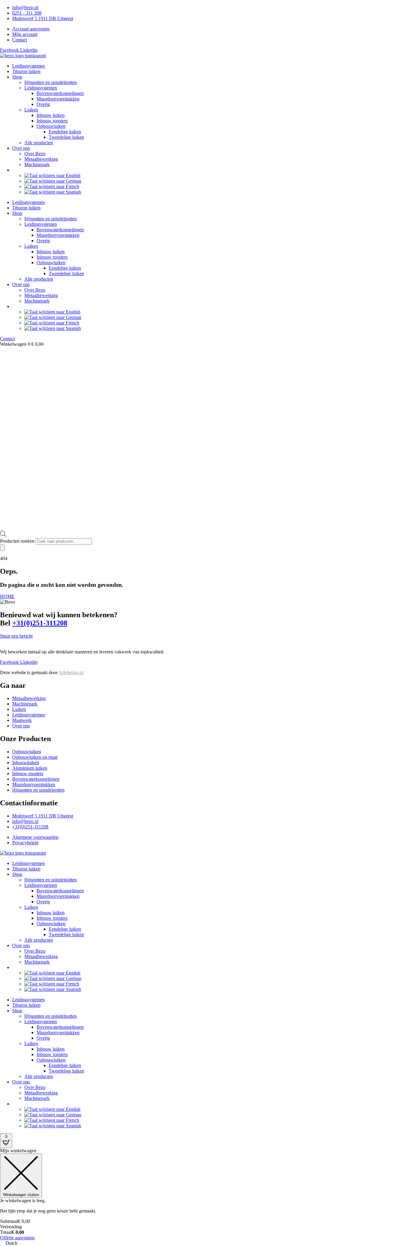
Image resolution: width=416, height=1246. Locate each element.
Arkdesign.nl (70, 672)
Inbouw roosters (52, 120)
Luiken (31, 109)
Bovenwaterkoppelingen (60, 93)
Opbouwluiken (51, 126)
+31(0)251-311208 (39, 623)
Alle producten (38, 142)
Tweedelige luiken (66, 137)
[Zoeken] (2, 547)
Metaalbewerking (41, 159)
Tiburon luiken (26, 71)
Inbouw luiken (51, 115)
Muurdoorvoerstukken (58, 98)
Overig (43, 104)
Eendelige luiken (65, 131)
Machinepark (37, 164)
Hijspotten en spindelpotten (50, 82)
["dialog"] (208, 1194)
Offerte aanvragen (17, 1237)
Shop (17, 76)
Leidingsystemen (28, 65)
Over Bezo (34, 153)
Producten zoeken (18, 541)
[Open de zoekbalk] (3, 535)
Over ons (21, 148)
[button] (208, 1243)
